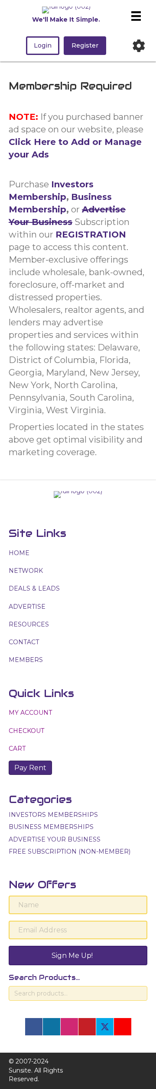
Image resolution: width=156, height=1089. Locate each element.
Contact (24, 642)
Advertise (27, 606)
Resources (29, 624)
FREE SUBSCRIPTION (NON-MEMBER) (69, 851)
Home (19, 553)
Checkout (26, 731)
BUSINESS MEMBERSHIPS (51, 827)
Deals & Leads (34, 588)
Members (26, 660)
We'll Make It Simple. (66, 19)
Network (26, 571)
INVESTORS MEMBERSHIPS (53, 815)
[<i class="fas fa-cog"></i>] (138, 46)
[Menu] (136, 16)
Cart (17, 748)
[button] (33, 1026)
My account (30, 712)
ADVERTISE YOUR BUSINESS (55, 839)
